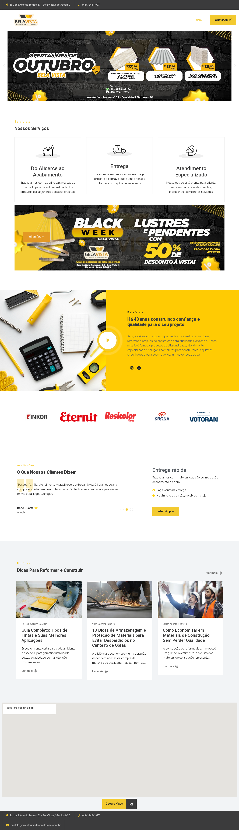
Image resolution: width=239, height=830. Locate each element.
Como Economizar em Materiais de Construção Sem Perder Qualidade (186, 630)
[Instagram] (132, 368)
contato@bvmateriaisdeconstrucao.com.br (36, 820)
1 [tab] (122, 505)
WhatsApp (221, 20)
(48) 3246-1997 (91, 4)
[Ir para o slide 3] (122, 97)
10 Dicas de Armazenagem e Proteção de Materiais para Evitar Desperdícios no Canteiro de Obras (119, 633)
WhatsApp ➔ (36, 236)
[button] (4, 65)
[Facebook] (139, 368)
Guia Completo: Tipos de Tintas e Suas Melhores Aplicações (44, 630)
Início (198, 20)
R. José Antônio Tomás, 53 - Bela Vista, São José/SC (40, 4)
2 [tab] (127, 505)
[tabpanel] (74, 492)
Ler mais (27, 666)
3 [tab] (131, 505)
